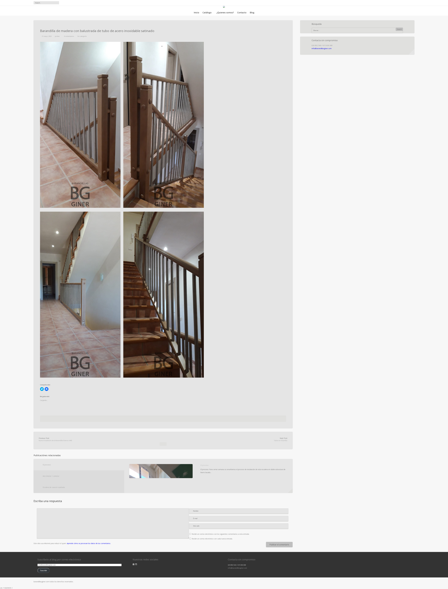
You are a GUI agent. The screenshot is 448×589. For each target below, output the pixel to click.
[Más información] (290, 490)
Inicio (196, 12)
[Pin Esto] (174, 419)
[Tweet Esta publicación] (154, 419)
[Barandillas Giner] (224, 7)
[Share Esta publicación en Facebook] (151, 419)
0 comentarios (69, 36)
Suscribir (43, 570)
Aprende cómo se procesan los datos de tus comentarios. (89, 543)
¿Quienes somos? (225, 12)
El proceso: (47, 465)
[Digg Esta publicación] (162, 419)
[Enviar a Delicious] (158, 419)
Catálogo (207, 12)
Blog (252, 12)
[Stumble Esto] (167, 419)
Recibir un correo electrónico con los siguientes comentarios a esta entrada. (220, 534)
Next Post (280, 439)
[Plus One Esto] (170, 419)
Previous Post (55, 439)
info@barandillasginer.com (322, 48)
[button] (80, 125)
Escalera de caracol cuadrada (54, 487)
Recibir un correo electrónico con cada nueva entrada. (212, 539)
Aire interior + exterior (51, 476)
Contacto (241, 12)
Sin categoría (82, 36)
